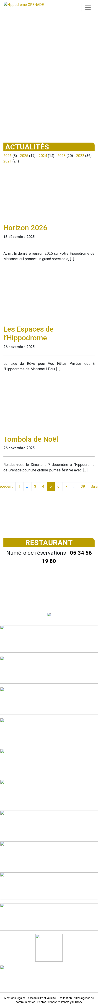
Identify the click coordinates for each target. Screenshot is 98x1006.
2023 (61, 156)
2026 (7, 156)
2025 (24, 156)
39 (83, 486)
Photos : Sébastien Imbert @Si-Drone (60, 1002)
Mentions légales (15, 998)
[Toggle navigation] (88, 7)
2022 (80, 156)
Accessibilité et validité (42, 998)
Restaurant (49, 542)
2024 (43, 156)
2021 (7, 161)
